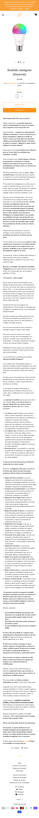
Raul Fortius (22, 804)
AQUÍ (26, 741)
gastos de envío (12, 83)
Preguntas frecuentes (19, 768)
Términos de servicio (19, 775)
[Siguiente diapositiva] (24, 62)
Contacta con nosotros (19, 765)
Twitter (20, 789)
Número (19, 92)
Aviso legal (19, 771)
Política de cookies (19, 780)
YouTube (21, 794)
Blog (19, 763)
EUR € (19, 799)
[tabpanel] (19, 37)
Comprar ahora (19, 110)
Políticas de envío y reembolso (19, 782)
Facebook (20, 787)
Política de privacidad (19, 777)
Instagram (20, 792)
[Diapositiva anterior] (15, 62)
